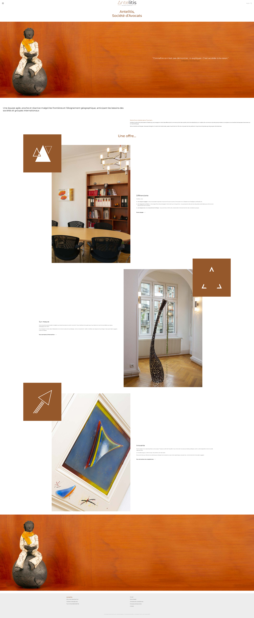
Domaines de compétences (136, 601)
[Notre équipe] (251, 3)
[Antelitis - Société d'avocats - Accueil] (127, 5)
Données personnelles (129, 614)
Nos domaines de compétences (145, 459)
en (247, 3)
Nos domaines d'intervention (47, 334)
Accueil (131, 597)
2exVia (141, 614)
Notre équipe (139, 212)
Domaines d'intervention (136, 604)
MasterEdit (147, 614)
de (249, 3)
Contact (132, 606)
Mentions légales (120, 614)
